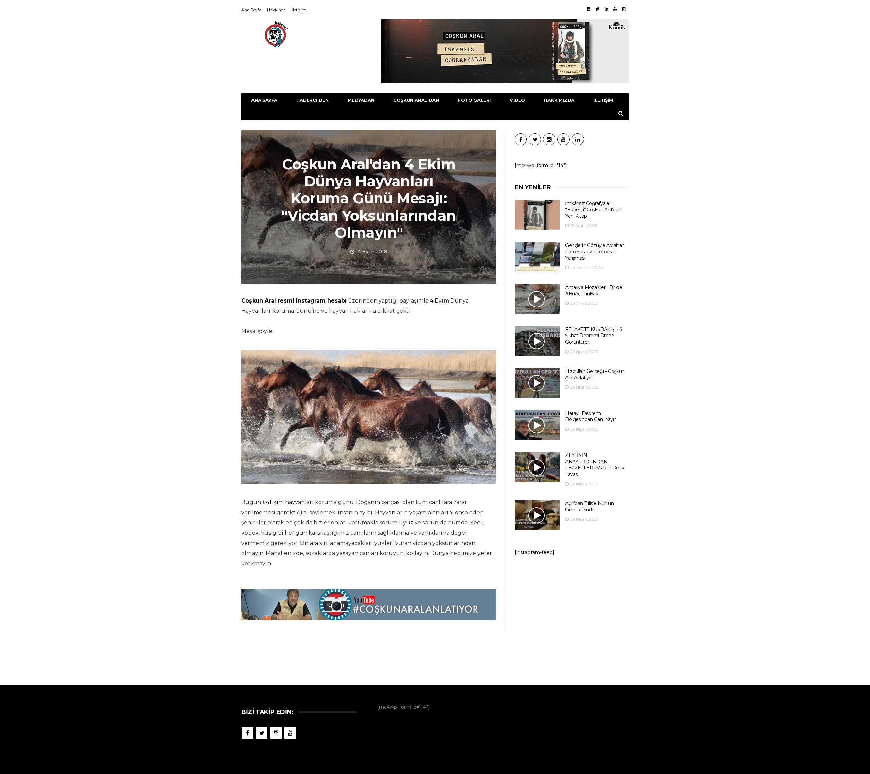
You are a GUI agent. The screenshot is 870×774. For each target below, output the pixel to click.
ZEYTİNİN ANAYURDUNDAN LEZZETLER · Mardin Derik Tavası (594, 464)
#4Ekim (273, 502)
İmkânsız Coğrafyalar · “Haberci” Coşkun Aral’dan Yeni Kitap (593, 209)
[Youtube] (615, 9)
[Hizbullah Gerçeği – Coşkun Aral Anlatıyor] (537, 383)
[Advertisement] (572, 617)
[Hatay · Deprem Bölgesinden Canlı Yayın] (537, 425)
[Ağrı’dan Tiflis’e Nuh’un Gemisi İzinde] (537, 515)
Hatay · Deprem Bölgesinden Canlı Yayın (590, 416)
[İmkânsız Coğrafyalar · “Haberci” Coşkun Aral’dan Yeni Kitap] (537, 215)
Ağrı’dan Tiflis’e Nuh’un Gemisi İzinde (589, 506)
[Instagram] (624, 9)
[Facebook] (588, 9)
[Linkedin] (606, 9)
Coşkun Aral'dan (416, 100)
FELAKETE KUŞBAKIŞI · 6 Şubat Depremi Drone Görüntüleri (593, 335)
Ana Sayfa (251, 9)
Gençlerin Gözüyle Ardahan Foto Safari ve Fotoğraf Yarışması (594, 251)
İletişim (299, 9)
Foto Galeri (474, 100)
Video (517, 100)
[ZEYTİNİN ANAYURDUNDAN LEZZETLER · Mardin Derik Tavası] (537, 467)
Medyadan (361, 100)
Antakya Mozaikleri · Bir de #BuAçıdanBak (593, 290)
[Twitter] (597, 9)
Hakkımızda (559, 100)
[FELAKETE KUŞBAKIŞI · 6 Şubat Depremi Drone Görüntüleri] (537, 341)
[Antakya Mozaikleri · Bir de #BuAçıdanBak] (537, 299)
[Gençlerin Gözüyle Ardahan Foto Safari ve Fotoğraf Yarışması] (537, 257)
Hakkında (276, 9)
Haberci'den (312, 100)
